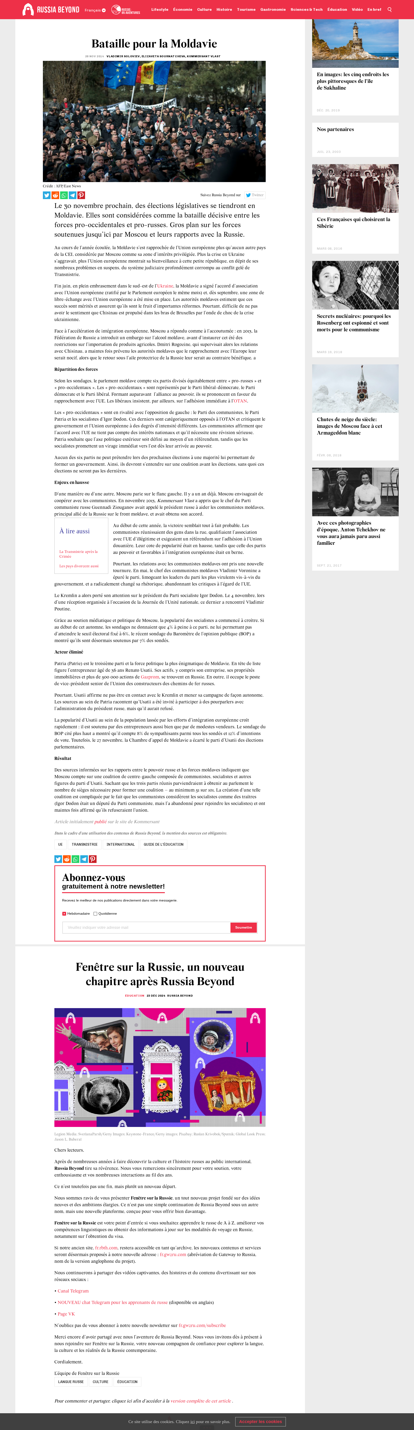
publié (100, 822)
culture (101, 1382)
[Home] (28, 9)
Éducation (337, 9)
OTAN (240, 401)
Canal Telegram (73, 1291)
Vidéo (357, 9)
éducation (127, 1382)
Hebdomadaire (78, 913)
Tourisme (246, 9)
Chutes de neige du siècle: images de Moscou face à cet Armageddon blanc (349, 426)
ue (60, 844)
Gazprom (150, 677)
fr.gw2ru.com (173, 1254)
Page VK (66, 1314)
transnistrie (85, 844)
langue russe (71, 1382)
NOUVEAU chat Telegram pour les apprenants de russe (113, 1302)
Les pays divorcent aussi (78, 566)
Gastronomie (273, 9)
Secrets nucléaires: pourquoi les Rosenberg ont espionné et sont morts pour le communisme (354, 323)
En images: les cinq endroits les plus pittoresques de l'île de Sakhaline (353, 81)
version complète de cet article (201, 1401)
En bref (374, 9)
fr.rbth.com (106, 1248)
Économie (182, 9)
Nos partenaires (335, 129)
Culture (204, 9)
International (121, 844)
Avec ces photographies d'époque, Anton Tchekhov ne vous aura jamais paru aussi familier (351, 533)
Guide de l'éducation (164, 844)
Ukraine (165, 286)
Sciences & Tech (307, 9)
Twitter (258, 195)
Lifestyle (159, 9)
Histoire (224, 9)
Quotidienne (107, 913)
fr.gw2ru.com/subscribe (202, 1325)
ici (192, 1421)
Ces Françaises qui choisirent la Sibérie (353, 223)
